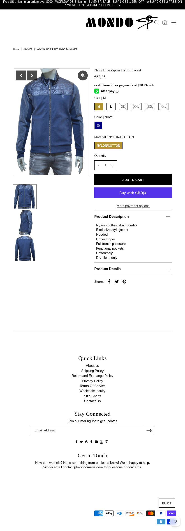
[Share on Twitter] (116, 281)
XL (123, 106)
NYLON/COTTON (108, 145)
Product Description (111, 217)
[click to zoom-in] (83, 75)
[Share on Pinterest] (124, 281)
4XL (163, 106)
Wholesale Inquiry (92, 391)
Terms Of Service (93, 386)
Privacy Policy (92, 381)
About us (92, 365)
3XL (150, 106)
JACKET (27, 49)
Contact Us (92, 401)
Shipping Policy (92, 371)
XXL (136, 106)
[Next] (32, 75)
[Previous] (21, 75)
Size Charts (92, 396)
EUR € (166, 503)
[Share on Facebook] (109, 281)
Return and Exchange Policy (92, 376)
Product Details (107, 269)
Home (16, 49)
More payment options (133, 206)
